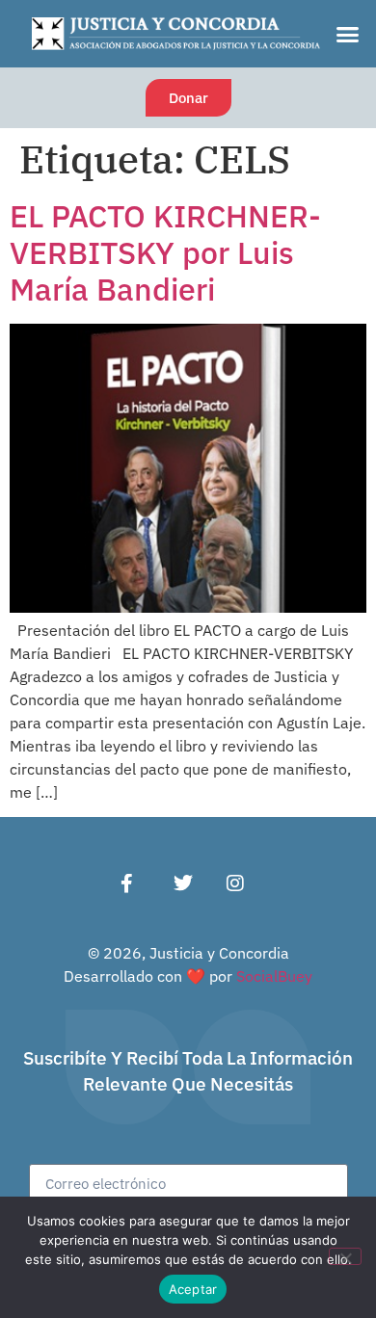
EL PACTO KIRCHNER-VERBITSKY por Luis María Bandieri (165, 253)
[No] (345, 1256)
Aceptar (193, 1289)
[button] (348, 33)
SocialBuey (274, 976)
